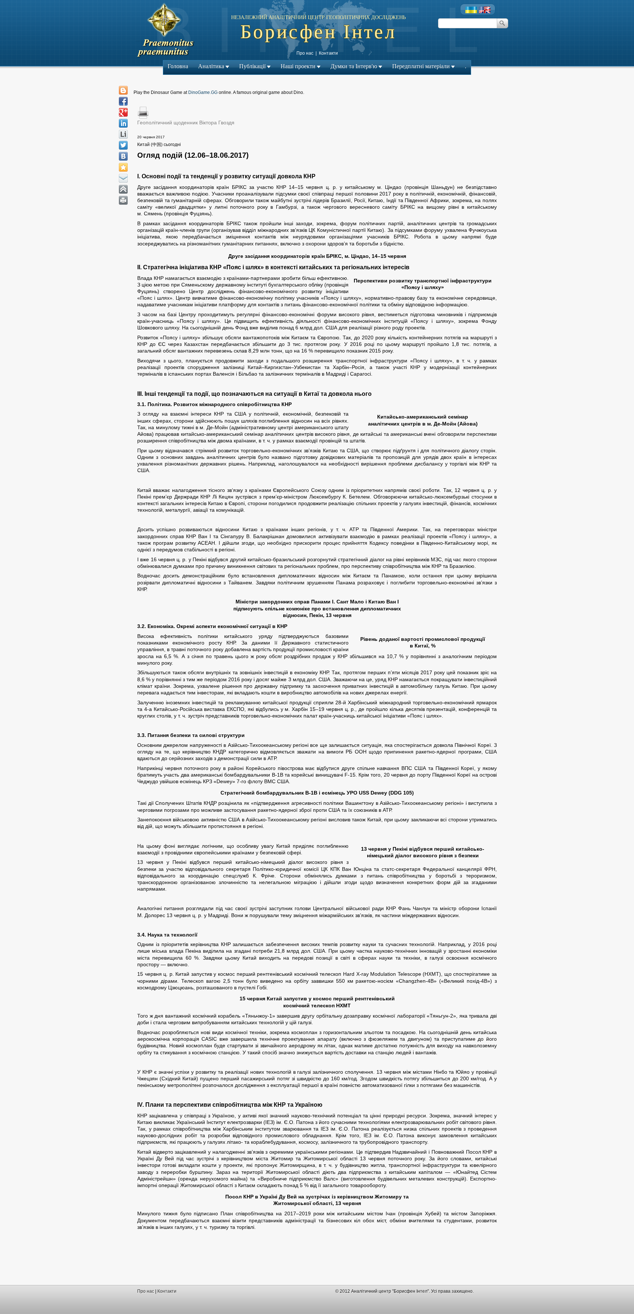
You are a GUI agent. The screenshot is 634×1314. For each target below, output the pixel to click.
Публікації (252, 66)
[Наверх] (123, 189)
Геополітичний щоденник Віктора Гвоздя (185, 122)
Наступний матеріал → (349, 130)
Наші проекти (298, 66)
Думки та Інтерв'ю (354, 66)
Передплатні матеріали (421, 66)
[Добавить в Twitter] (123, 145)
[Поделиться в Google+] (123, 112)
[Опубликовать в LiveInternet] (123, 134)
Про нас (304, 53)
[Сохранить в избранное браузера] (123, 167)
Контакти (328, 53)
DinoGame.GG (203, 92)
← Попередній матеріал (286, 130)
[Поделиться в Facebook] (123, 101)
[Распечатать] (123, 200)
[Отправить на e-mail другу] (123, 178)
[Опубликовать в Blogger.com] (123, 90)
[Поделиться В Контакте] (123, 156)
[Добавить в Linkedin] (123, 123)
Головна (178, 66)
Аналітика (211, 66)
